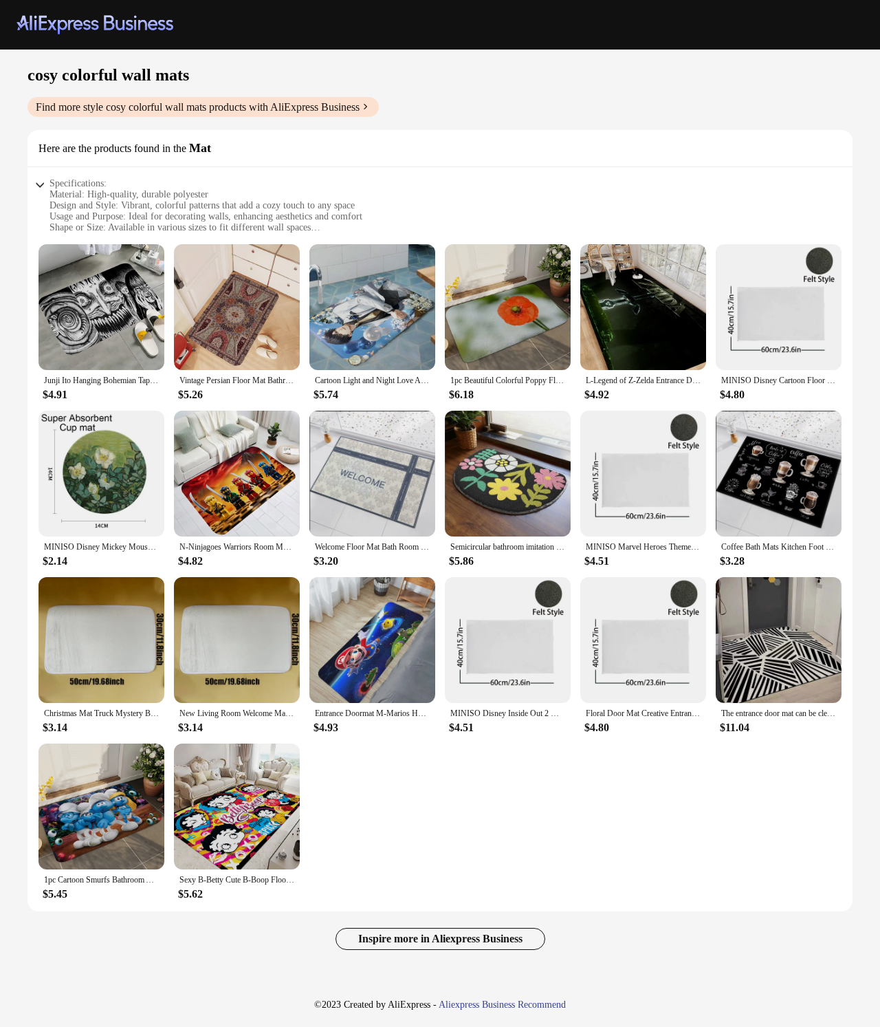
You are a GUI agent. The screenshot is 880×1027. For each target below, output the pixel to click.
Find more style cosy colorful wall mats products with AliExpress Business (198, 107)
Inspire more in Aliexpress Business (440, 938)
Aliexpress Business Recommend (502, 1004)
